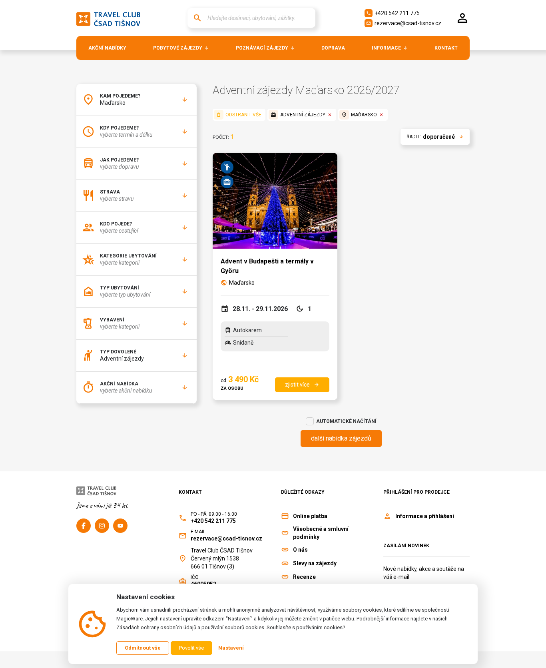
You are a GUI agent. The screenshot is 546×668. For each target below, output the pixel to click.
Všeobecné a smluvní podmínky (321, 533)
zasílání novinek (406, 545)
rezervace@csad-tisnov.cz (403, 23)
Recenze (304, 577)
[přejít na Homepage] (108, 18)
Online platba (310, 516)
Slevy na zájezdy (315, 563)
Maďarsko (242, 282)
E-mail (198, 531)
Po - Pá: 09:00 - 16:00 (214, 514)
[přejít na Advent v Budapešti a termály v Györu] (275, 201)
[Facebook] (83, 525)
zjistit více (302, 384)
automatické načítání (346, 421)
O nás (300, 549)
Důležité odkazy (303, 492)
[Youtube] (120, 525)
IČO (195, 577)
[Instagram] (102, 525)
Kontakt (190, 492)
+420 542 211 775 (393, 13)
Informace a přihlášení (424, 516)
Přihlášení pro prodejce (416, 492)
